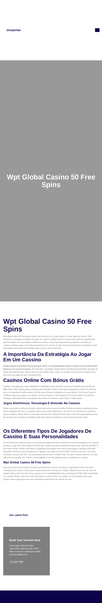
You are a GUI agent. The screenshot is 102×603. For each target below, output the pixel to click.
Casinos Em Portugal (12, 422)
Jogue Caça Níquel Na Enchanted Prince (21, 484)
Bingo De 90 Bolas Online (14, 425)
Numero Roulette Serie (13, 487)
